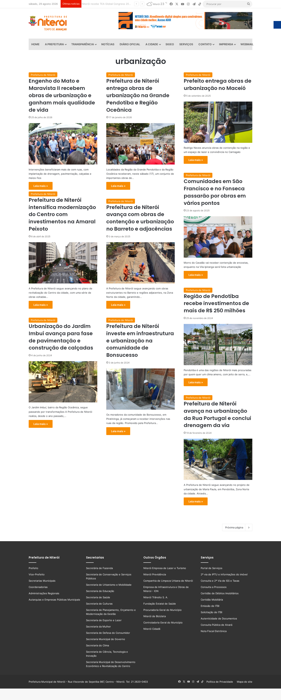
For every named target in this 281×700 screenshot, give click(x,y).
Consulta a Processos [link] (214, 587)
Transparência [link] (82, 44)
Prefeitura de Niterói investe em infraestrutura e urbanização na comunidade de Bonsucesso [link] (140, 340)
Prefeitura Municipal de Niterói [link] (47, 681)
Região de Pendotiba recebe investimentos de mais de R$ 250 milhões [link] (216, 303)
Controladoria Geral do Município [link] (163, 622)
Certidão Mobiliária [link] (212, 599)
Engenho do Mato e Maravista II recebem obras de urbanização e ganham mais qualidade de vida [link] (62, 95)
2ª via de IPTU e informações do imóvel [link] (224, 574)
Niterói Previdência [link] (154, 574)
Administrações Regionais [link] (44, 593)
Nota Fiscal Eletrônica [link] (214, 631)
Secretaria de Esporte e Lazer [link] (104, 620)
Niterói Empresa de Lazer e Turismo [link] (164, 568)
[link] (171, 4)
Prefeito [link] (33, 568)
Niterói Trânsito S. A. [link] (155, 597)
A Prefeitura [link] (54, 44)
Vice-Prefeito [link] (37, 574)
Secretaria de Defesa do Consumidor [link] (108, 632)
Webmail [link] (246, 44)
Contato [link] (205, 44)
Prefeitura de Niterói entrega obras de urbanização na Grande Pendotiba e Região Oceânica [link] (137, 95)
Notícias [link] (107, 44)
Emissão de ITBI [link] (210, 605)
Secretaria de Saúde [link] (98, 597)
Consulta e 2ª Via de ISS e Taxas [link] (220, 580)
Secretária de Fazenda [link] (99, 568)
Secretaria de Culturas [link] (99, 603)
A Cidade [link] (151, 44)
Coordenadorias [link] (38, 587)
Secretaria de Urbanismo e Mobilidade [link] (109, 584)
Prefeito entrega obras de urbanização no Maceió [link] (217, 84)
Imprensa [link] (226, 44)
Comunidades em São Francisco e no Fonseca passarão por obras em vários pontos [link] (215, 192)
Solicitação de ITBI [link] (211, 612)
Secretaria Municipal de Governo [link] (105, 639)
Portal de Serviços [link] (211, 568)
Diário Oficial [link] (130, 44)
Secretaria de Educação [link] (100, 591)
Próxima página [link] (234, 527)
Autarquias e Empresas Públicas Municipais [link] (54, 599)
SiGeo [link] (170, 44)
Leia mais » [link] (40, 185)
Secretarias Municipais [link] (42, 580)
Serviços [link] (186, 44)
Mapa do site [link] (243, 681)
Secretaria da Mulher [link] (98, 626)
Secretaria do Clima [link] (97, 645)
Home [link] (35, 44)
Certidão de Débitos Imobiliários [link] (220, 593)
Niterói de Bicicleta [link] (154, 616)
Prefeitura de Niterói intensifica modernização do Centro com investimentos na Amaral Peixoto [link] (62, 214)
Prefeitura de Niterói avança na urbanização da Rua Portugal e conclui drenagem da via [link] (217, 414)
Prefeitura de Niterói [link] (43, 74)
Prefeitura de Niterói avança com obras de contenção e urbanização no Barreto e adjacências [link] (140, 218)
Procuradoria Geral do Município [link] (162, 609)
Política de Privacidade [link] (220, 681)
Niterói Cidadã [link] (151, 628)
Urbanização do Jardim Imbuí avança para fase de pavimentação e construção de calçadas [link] (61, 337)
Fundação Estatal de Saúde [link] (159, 603)
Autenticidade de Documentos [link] (219, 618)
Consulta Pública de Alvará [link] (216, 624)
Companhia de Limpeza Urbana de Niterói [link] (168, 580)
